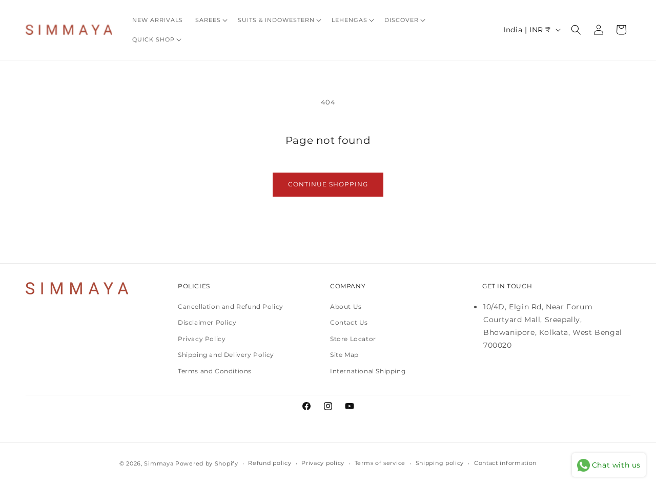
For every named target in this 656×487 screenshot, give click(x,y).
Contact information (505, 463)
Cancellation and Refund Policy (230, 306)
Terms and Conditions (215, 371)
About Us (346, 306)
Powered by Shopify (206, 463)
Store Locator (353, 339)
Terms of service (380, 463)
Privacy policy (322, 463)
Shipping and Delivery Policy (226, 354)
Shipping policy (440, 463)
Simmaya (158, 463)
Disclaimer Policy (207, 322)
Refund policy (269, 463)
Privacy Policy (201, 339)
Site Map (344, 354)
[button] (210, 20)
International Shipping (367, 371)
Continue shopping (328, 184)
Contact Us (349, 322)
